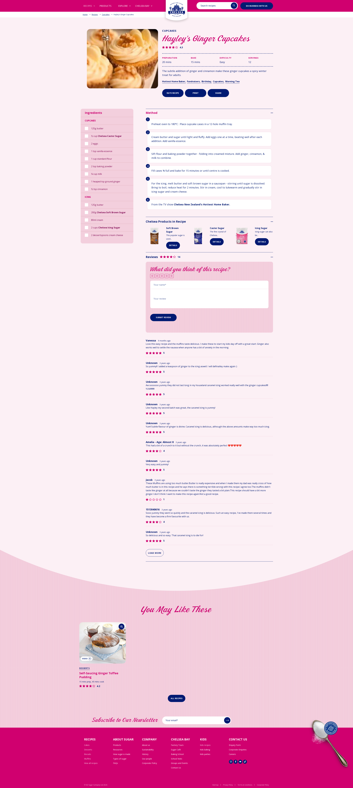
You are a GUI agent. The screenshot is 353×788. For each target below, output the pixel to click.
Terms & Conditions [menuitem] (245, 785)
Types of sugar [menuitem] (119, 758)
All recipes (176, 698)
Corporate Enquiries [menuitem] (238, 749)
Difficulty (225, 58)
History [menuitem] (145, 754)
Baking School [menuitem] (177, 754)
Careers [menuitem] (232, 754)
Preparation (169, 58)
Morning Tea (232, 81)
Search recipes (208, 5)
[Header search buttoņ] (234, 5)
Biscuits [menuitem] (87, 754)
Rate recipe (173, 93)
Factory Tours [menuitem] (177, 745)
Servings (253, 58)
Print (196, 93)
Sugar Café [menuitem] (176, 749)
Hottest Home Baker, (174, 81)
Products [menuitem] (117, 745)
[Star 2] (157, 276)
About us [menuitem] (146, 745)
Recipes (95, 14)
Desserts (84, 668)
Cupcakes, (218, 81)
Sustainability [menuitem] (148, 749)
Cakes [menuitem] (86, 745)
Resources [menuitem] (117, 749)
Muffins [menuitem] (87, 758)
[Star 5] (171, 276)
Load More (154, 552)
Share (218, 93)
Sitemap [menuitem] (215, 785)
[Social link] (231, 762)
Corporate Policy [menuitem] (149, 763)
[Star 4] (167, 276)
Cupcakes (105, 14)
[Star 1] (152, 276)
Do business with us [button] (256, 5)
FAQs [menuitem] (115, 763)
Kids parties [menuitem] (205, 754)
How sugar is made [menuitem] (121, 754)
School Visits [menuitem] (176, 758)
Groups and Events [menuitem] (179, 763)
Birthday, (207, 81)
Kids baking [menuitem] (205, 749)
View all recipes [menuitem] (91, 763)
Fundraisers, (193, 81)
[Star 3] (162, 276)
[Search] (122, 626)
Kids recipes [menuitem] (205, 745)
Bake (193, 58)
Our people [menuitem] (147, 758)
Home (85, 14)
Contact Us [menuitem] (176, 767)
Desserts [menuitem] (88, 749)
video (85, 658)
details (173, 245)
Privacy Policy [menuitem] (228, 785)
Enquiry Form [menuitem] (235, 745)
